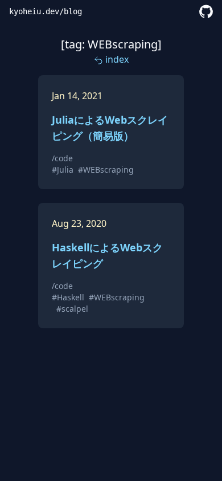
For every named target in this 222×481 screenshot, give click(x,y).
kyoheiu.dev (34, 11)
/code (62, 158)
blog (73, 11)
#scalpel (72, 308)
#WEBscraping (106, 169)
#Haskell (68, 297)
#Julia (62, 169)
